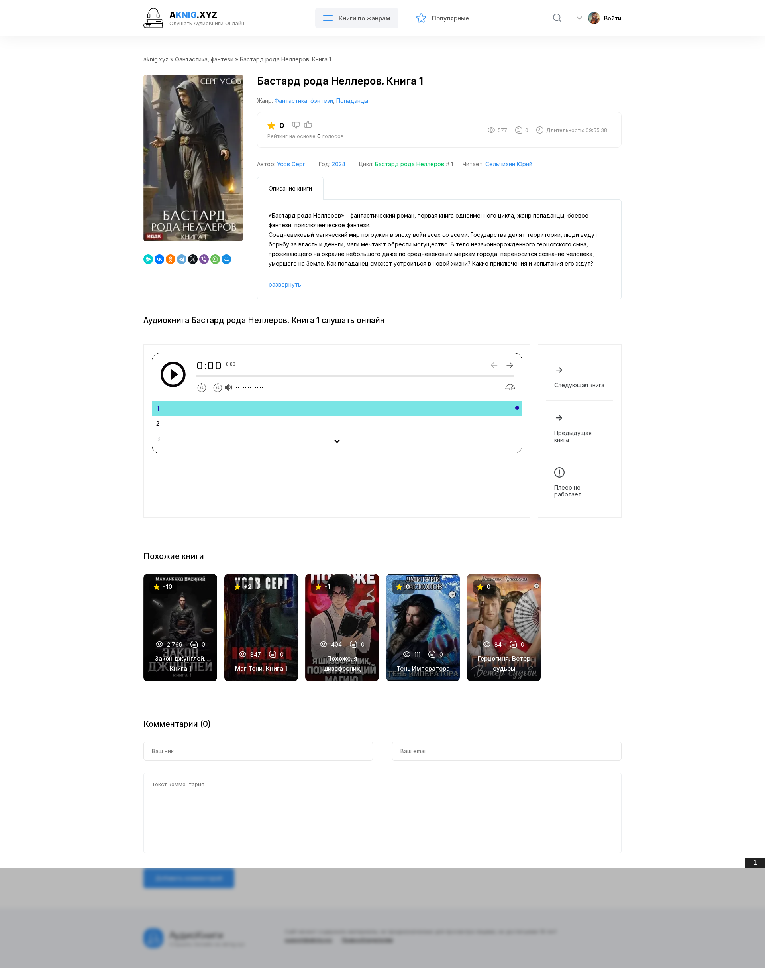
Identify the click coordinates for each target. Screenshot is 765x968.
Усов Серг (291, 164)
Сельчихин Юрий (508, 164)
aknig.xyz (156, 59)
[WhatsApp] (215, 259)
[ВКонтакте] (159, 259)
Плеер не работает (567, 491)
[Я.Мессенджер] (148, 259)
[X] (193, 259)
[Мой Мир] (226, 259)
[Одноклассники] (170, 259)
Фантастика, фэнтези (204, 59)
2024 (338, 164)
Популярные (450, 18)
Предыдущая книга (573, 436)
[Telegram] (181, 259)
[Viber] (204, 259)
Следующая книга (579, 385)
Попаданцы (352, 100)
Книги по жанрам (364, 18)
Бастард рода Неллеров (409, 164)
